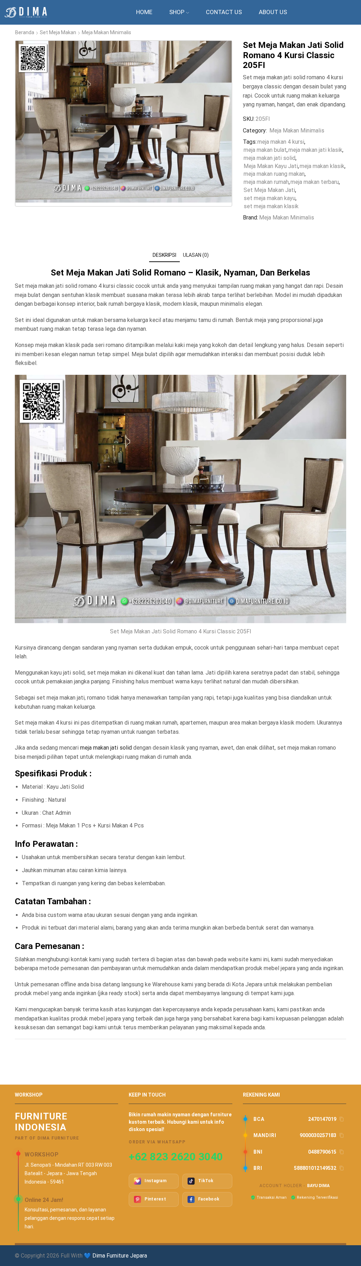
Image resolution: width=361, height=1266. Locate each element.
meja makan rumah (266, 182)
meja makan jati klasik (315, 150)
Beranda (24, 32)
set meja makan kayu (269, 198)
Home (144, 11)
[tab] (164, 255)
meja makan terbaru (314, 182)
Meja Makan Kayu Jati (271, 166)
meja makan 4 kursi (280, 141)
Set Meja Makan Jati (269, 190)
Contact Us (224, 11)
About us (273, 11)
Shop (176, 11)
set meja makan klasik (271, 206)
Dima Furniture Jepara (119, 1255)
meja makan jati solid (269, 158)
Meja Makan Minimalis (106, 32)
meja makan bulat (265, 150)
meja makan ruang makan (274, 173)
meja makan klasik (322, 166)
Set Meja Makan (58, 32)
